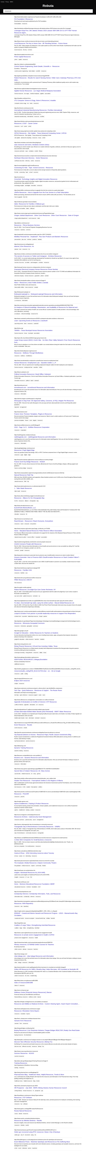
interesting (28, 856)
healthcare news (19, 1081)
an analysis (17, 313)
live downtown (27, 1035)
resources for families (20, 208)
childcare (32, 208)
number (47, 275)
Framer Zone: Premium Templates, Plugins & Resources (33, 414)
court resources (32, 218)
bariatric (40, 239)
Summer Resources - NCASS (24, 1053)
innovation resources (20, 380)
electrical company (19, 275)
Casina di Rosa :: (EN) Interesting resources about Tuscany (34, 853)
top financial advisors (20, 741)
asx (28, 877)
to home (30, 49)
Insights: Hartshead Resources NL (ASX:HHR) (29, 872)
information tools (19, 896)
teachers (37, 639)
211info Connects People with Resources (27, 544)
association (47, 93)
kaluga (19, 962)
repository (26, 906)
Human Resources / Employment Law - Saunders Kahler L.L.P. (35, 363)
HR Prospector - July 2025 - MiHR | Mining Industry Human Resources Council (40, 1088)
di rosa (16, 856)
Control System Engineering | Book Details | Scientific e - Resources (36, 66)
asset (34, 819)
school (30, 172)
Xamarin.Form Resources (22, 1020)
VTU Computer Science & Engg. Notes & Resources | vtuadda (35, 100)
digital (25, 454)
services (28, 229)
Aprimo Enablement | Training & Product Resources (31, 803)
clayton (33, 865)
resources (24, 23)
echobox (41, 262)
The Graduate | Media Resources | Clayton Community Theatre (35, 863)
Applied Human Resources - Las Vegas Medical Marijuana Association (37, 91)
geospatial (29, 626)
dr (31, 773)
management (40, 819)
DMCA (11, 1)
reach (22, 523)
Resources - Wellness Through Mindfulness (28, 353)
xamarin (17, 1023)
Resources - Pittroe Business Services (27, 225)
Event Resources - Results (23, 725)
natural (20, 1113)
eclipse (16, 683)
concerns (36, 172)
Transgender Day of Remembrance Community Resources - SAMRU (37, 826)
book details (32, 71)
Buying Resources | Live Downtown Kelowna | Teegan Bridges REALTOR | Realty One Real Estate (47, 1030)
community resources (31, 833)
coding (26, 673)
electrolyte (31, 718)
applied (42, 93)
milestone (24, 1148)
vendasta (31, 151)
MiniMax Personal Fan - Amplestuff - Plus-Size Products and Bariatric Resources (41, 236)
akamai (16, 249)
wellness (23, 355)
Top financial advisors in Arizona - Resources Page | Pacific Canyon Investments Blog (42, 734)
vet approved (23, 407)
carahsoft (36, 323)
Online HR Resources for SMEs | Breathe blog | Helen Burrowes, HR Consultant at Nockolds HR (46, 969)
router (40, 695)
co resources (18, 300)
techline (42, 116)
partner (45, 616)
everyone (27, 523)
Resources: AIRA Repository (23, 903)
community (38, 865)
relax (16, 962)
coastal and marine (19, 918)
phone (42, 275)
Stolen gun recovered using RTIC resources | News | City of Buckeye (37, 1132)
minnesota (23, 626)
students (42, 639)
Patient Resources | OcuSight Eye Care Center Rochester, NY (35, 589)
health (36, 937)
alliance (26, 500)
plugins (34, 420)
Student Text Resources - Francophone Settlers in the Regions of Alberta (38, 780)
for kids (16, 172)
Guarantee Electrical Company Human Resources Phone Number (36, 269)
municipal (30, 333)
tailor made (17, 491)
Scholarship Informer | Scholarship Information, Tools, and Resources (37, 894)
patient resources (27, 596)
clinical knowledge (25, 313)
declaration (32, 704)
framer (26, 420)
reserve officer (30, 537)
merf (39, 886)
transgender (41, 833)
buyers (28, 1013)
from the (25, 197)
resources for (34, 313)
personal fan (18, 239)
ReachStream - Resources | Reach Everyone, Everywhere (33, 521)
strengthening (30, 928)
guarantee (37, 275)
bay (38, 500)
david (32, 380)
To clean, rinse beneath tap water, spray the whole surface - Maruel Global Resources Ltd (44, 603)
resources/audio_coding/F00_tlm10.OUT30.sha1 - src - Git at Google (37, 671)
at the (16, 1148)
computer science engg (20, 103)
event (19, 1148)
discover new (18, 1046)
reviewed (37, 718)
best (27, 718)
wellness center (32, 997)
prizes (29, 1148)
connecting (22, 172)
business (23, 229)
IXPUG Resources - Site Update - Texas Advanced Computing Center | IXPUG (40, 133)
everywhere (33, 523)
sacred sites (18, 773)
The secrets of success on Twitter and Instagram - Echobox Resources (38, 256)
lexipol (40, 616)
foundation (34, 886)
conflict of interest (19, 704)
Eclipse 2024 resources (22, 680)
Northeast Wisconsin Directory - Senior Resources (31, 158)
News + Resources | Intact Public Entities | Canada (31, 282)
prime (16, 59)
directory (27, 160)
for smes (27, 975)
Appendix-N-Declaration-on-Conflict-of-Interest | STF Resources (35, 702)
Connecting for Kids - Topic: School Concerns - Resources (33, 167)
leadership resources (33, 616)
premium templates (19, 420)
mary (34, 773)
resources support (32, 695)
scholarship (26, 896)
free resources (18, 582)
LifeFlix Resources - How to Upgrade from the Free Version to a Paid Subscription (41, 192)
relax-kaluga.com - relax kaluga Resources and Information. (34, 956)
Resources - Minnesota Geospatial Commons (29, 623)
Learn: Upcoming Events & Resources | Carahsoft (30, 320)
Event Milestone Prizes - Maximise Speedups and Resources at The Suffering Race (42, 1142)
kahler (40, 367)
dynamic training (19, 750)
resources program (29, 918)
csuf (22, 126)
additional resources (19, 664)
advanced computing (26, 137)
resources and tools (19, 151)
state (38, 218)
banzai (39, 997)
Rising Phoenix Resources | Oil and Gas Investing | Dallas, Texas (35, 646)
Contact (2, 1)
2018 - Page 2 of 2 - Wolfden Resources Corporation (31, 427)
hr (33, 1090)
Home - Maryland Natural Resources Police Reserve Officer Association (38, 531)
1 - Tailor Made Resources (23, 488)
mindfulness (29, 355)
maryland (38, 537)
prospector (37, 1090)
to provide (24, 616)
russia (16, 1113)
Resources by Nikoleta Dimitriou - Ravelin (28, 1120)
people (21, 550)
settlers (40, 787)
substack (36, 380)
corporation (23, 430)
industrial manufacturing (20, 116)
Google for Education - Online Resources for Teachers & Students (36, 633)
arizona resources (30, 741)
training (27, 810)
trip (28, 481)
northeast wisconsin (19, 160)
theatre (44, 865)
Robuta (48, 6)
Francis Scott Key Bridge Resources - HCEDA (29, 462)
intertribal (37, 928)
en (24, 856)
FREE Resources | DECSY (23, 580)
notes (31, 103)
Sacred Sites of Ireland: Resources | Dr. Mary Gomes (32, 771)
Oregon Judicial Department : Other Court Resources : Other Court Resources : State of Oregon (46, 215)
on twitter (27, 262)
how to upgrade (18, 197)
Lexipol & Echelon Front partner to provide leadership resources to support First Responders (45, 613)
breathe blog (34, 975)
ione (20, 249)
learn (25, 323)
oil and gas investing (19, 652)
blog (34, 1081)
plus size (24, 239)
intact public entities (19, 287)
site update (17, 137)
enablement (22, 810)
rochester (35, 596)
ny (39, 596)
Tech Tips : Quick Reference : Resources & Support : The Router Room (38, 690)
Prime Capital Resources (22, 57)
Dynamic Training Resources (23, 748)
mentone (28, 886)
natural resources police (20, 537)
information (25, 300)
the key (25, 49)
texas (39, 137)
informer (32, 896)
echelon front (18, 616)
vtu (28, 103)
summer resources (19, 1056)
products (34, 239)
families (22, 573)
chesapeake (33, 500)
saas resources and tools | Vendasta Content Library (31, 144)
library (40, 151)
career (25, 126)
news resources (29, 287)
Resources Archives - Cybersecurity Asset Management (32, 817)
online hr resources (19, 975)
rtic (35, 1134)
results (25, 727)
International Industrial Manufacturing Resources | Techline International (38, 110)
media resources (26, 865)
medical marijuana (34, 93)
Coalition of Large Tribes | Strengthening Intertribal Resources (34, 925)
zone (30, 420)
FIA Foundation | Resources (23, 19)
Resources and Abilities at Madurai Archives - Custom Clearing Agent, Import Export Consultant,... (47, 1004)
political (27, 380)
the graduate (18, 865)
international (30, 116)
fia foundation (18, 23)
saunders (35, 367)
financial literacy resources (21, 997)
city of (22, 1134)
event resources (18, 727)
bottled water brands (19, 718)
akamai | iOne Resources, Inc (24, 246)
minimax (29, 239)
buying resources (19, 1035)
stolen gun (17, 1134)
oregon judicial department (21, 218)
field (25, 481)
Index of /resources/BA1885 (23, 982)
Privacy (7, 1)
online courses (18, 949)
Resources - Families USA (23, 570)
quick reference (23, 695)
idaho (27, 208)
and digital (27, 185)
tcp (21, 1104)
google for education (19, 639)
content (36, 151)
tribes (24, 928)
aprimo (16, 810)
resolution (23, 1013)
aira (21, 906)
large (21, 928)
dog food (17, 407)
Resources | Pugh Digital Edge (24, 450)
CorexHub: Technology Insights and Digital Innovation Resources (35, 179)
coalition (17, 928)
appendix (26, 704)
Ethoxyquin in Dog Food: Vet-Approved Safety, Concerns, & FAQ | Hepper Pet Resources (44, 401)
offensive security (26, 1046)
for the (16, 500)
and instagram (34, 262)
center (29, 126)
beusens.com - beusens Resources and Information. (31, 757)
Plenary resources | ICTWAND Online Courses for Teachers (34, 944)
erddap (48, 918)
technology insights (19, 185)
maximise (34, 1148)
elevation (17, 514)
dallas (41, 652)
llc (26, 514)
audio (22, 673)
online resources (30, 639)
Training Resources (20, 1063)
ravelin (27, 1125)
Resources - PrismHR (21, 794)
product (32, 810)
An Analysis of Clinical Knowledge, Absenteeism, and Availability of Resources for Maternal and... (46, 307)
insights (16, 877)
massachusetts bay (40, 918)
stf (36, 704)
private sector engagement (21, 937)
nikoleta (22, 1125)
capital (20, 59)
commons (35, 626)
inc (29, 249)
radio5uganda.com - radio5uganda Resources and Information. (35, 437)
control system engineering (21, 71)
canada (36, 287)
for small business (30, 846)
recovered (27, 1134)
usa (26, 573)
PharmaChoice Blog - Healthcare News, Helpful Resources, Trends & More (39, 1074)
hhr (31, 877)
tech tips (17, 695)
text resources (18, 787)
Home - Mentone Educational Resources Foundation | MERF (34, 884)
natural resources (19, 481)
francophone (34, 787)
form (21, 1023)
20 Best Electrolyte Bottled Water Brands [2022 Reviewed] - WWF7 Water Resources (42, 711)
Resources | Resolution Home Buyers (26, 1011)
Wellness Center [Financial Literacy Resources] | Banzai (32, 992)
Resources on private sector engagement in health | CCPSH (34, 935)
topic (27, 172)
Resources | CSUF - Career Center (26, 123)
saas (26, 151)
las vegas (26, 93)
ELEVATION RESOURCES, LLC (25, 508)
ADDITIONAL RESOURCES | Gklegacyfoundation (30, 659)
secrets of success (19, 262)
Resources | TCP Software (23, 1097)
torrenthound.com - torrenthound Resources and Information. (34, 387)
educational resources (20, 886)
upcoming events (19, 323)
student (28, 787)
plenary (24, 949)
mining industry (18, 1090)
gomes (38, 773)
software (25, 1104)
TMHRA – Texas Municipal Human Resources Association (33, 330)
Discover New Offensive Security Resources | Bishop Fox (33, 1042)
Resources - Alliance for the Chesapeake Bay (29, 498)
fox (43, 1046)
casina (20, 856)
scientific (38, 71)
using (32, 1134)
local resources (18, 49)
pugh (22, 454)
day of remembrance (20, 833)
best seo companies (19, 846)
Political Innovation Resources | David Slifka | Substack (32, 374)
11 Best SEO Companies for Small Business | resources (33, 840)
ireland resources (26, 773)
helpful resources (28, 1081)
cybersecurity (28, 819)
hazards (53, 918)
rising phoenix (29, 652)
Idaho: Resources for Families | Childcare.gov (29, 204)
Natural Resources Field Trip (23, 475)
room (44, 695)
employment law (28, 367)
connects (17, 550)
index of (16, 985)
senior (32, 160)
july (42, 1090)
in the (24, 787)
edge (29, 454)
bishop (39, 1046)
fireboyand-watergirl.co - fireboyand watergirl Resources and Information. (38, 294)
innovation (33, 185)
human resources (19, 93)
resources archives (19, 819)
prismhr (22, 796)
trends (37, 1081)
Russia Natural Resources (23, 1111)
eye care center (18, 596)
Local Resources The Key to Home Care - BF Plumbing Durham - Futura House (40, 43)
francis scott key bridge (20, 468)
